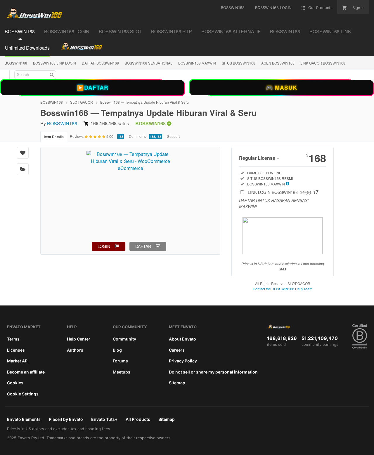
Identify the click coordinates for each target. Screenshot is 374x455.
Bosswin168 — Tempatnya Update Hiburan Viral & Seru (144, 102)
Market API (18, 360)
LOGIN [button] (104, 246)
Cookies (15, 382)
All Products (138, 419)
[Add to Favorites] (23, 153)
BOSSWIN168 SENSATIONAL (148, 62)
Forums (120, 360)
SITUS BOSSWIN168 (238, 62)
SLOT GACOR (81, 102)
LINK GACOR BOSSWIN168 (322, 62)
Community (124, 338)
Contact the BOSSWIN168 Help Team (282, 288)
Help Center (78, 338)
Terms (13, 338)
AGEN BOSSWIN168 (278, 62)
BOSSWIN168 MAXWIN (197, 62)
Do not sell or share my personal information (213, 371)
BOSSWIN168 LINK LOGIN (54, 62)
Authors (75, 350)
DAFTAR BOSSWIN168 (100, 62)
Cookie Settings (23, 393)
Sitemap (177, 382)
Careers (177, 350)
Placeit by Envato (66, 419)
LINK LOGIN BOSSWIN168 (283, 192)
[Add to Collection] (23, 169)
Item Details (54, 136)
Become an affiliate (26, 371)
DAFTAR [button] (143, 246)
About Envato (182, 338)
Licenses (16, 350)
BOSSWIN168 (16, 62)
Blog (117, 350)
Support (173, 136)
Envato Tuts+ (104, 419)
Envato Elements (24, 419)
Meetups (121, 371)
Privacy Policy (183, 360)
